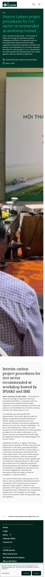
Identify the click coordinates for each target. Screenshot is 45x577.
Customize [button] (5, 573)
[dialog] (21, 570)
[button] (34, 4)
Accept (36, 573)
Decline (26, 573)
